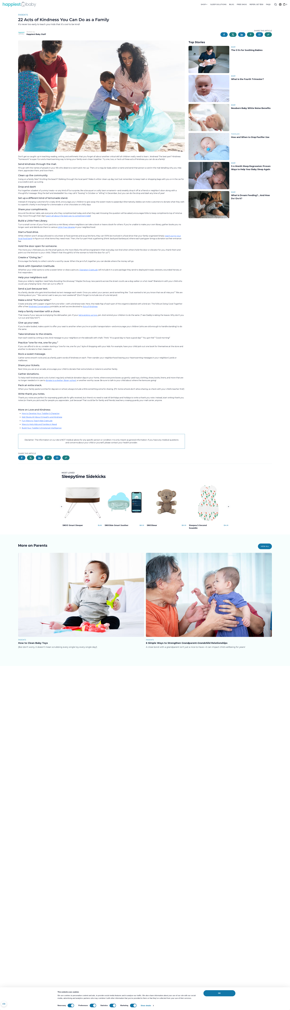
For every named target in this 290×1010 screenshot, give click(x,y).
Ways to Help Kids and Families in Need (39, 424)
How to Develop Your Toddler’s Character (41, 413)
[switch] (93, 1005)
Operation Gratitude (88, 270)
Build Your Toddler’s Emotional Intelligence (42, 428)
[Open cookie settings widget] (4, 1004)
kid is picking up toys (88, 315)
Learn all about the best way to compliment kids (68, 216)
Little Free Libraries (66, 227)
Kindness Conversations (39, 306)
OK (219, 993)
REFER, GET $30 (256, 4)
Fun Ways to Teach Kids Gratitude (37, 421)
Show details (146, 1005)
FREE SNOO (242, 4)
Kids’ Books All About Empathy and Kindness (42, 417)
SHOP (203, 4)
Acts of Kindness (90, 306)
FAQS (268, 4)
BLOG (231, 4)
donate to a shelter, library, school (61, 380)
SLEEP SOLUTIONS (218, 4)
